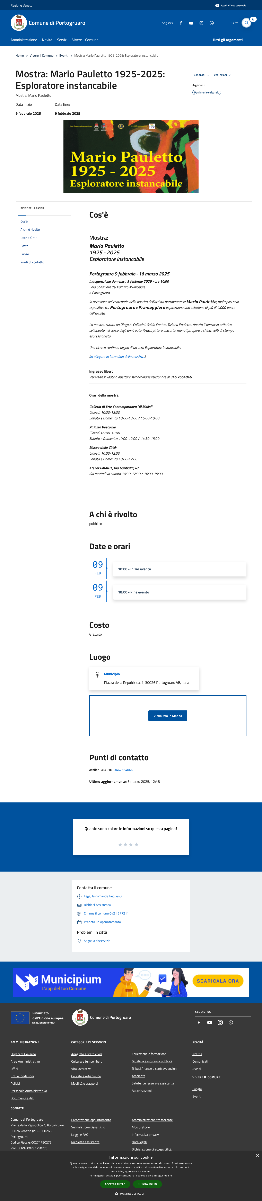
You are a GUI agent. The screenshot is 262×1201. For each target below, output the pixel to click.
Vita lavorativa (81, 1068)
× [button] (257, 1155)
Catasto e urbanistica (86, 1076)
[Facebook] (179, 22)
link (170, 1175)
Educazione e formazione (149, 1053)
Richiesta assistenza (85, 1141)
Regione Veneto (21, 5)
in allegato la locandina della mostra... (117, 356)
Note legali (139, 1141)
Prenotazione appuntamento (91, 1119)
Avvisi (196, 1068)
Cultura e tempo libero (86, 1061)
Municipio (112, 674)
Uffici (14, 1068)
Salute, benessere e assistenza (153, 1083)
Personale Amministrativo (29, 1090)
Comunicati (200, 1061)
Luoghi (197, 1088)
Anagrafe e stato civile (86, 1054)
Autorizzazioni (142, 1090)
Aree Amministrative (25, 1061)
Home (20, 55)
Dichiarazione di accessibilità (152, 1149)
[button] (131, 1193)
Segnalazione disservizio (88, 1127)
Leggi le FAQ (79, 1134)
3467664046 (123, 769)
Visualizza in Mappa (168, 715)
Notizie (197, 1054)
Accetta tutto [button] (115, 1184)
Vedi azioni (220, 75)
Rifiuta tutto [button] (147, 1184)
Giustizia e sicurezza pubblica (152, 1061)
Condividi (200, 75)
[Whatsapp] (210, 22)
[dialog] (131, 1176)
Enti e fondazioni (22, 1076)
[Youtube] (189, 22)
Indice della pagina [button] (32, 208)
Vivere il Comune (42, 55)
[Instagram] (200, 22)
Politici (15, 1083)
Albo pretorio (141, 1127)
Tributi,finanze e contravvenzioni (154, 1068)
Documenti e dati (22, 1098)
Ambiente (138, 1075)
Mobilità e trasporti (84, 1083)
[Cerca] (246, 23)
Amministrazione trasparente (152, 1119)
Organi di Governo (23, 1054)
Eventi (63, 55)
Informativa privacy (145, 1134)
